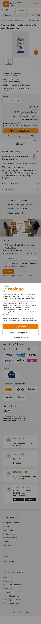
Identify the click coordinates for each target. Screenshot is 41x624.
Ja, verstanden (20, 327)
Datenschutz (16, 337)
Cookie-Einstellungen (10, 321)
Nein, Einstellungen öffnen (20, 332)
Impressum (24, 337)
